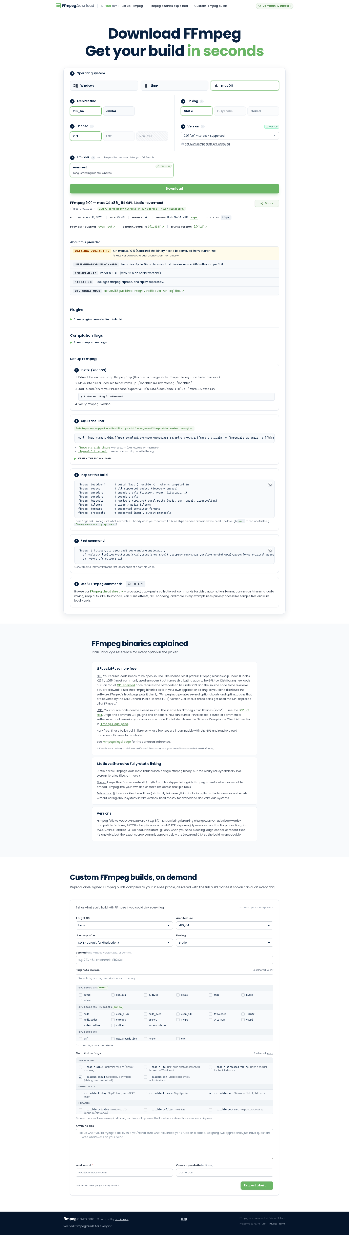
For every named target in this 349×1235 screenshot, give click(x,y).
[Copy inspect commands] (270, 484)
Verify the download (92, 458)
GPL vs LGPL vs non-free (116, 668)
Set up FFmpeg (132, 6)
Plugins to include (88, 970)
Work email (84, 1165)
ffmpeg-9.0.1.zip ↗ (82, 208)
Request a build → (257, 1185)
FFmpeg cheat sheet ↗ (106, 591)
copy (194, 217)
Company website (194, 1165)
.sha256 (94, 447)
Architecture (184, 918)
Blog (184, 1219)
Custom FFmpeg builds (210, 6)
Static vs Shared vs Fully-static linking (129, 763)
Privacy (273, 1223)
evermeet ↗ (106, 227)
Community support (277, 6)
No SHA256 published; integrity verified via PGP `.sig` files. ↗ (144, 291)
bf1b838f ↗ (156, 226)
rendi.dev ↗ (121, 1219)
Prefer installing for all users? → (105, 396)
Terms (282, 1223)
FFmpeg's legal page (114, 724)
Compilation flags (88, 1053)
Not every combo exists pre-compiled (207, 144)
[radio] (104, 86)
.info (92, 451)
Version (104, 953)
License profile (85, 935)
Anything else (85, 1126)
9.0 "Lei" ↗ (200, 227)
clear (270, 970)
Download (174, 188)
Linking (181, 935)
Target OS (83, 918)
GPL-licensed (126, 685)
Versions (104, 813)
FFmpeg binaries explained (168, 6)
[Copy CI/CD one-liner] (270, 437)
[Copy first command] (270, 550)
